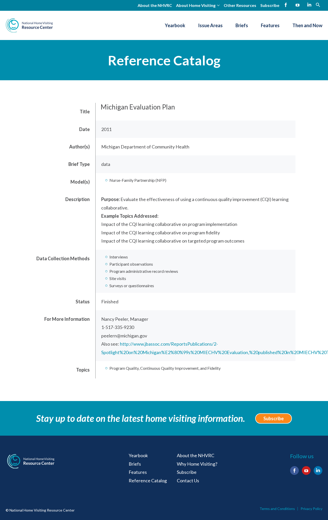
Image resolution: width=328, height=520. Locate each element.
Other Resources (240, 5)
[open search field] (318, 4)
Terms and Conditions (277, 509)
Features (270, 25)
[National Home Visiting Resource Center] (29, 25)
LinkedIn (309, 5)
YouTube (297, 5)
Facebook (285, 5)
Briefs (241, 25)
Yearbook (175, 25)
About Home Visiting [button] (196, 5)
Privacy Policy (311, 509)
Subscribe (269, 5)
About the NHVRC (155, 5)
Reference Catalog (164, 60)
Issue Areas (210, 25)
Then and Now (307, 25)
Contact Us (188, 480)
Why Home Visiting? (197, 464)
